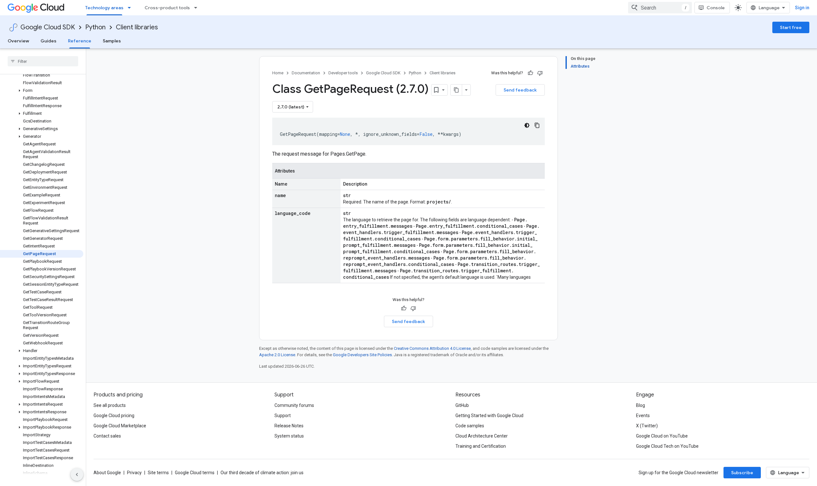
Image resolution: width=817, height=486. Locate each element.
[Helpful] (530, 73)
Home (277, 72)
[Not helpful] (540, 73)
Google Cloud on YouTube (662, 435)
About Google (107, 472)
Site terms (158, 472)
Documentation (306, 72)
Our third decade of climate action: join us (262, 472)
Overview (18, 41)
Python (95, 27)
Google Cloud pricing (114, 415)
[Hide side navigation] (77, 474)
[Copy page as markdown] (456, 90)
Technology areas (104, 8)
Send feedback (520, 90)
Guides (48, 41)
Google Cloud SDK (47, 27)
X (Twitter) (647, 425)
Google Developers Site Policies (362, 354)
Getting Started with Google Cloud (489, 415)
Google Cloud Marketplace (120, 425)
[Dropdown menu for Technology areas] (131, 7)
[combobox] (660, 7)
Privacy (134, 472)
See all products (110, 405)
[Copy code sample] (537, 125)
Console (716, 8)
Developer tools (343, 72)
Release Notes (289, 425)
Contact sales (107, 435)
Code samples (469, 425)
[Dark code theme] (527, 125)
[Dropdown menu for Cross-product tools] (197, 7)
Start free (791, 27)
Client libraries (137, 27)
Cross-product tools (167, 8)
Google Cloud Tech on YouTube (667, 446)
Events (643, 415)
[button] (41, 90)
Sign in (802, 7)
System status (289, 435)
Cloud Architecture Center (481, 435)
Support (282, 415)
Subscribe (742, 472)
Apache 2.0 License (277, 354)
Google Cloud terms (194, 472)
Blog (640, 405)
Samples (112, 41)
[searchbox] (43, 61)
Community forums (294, 405)
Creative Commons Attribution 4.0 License (432, 348)
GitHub (462, 405)
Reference (79, 41)
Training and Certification (480, 446)
